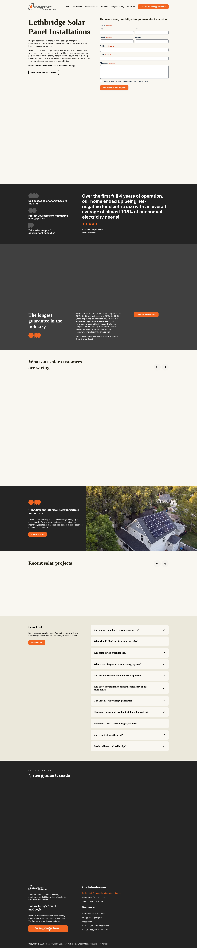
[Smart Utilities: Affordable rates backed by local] (157, 828)
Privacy (104, 944)
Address (107, 46)
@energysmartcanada (49, 775)
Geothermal (77, 7)
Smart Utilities (91, 7)
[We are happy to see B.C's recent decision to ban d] (87, 827)
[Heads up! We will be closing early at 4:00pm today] (134, 796)
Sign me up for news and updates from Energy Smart (126, 81)
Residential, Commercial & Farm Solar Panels (101, 893)
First (101, 29)
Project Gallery (117, 7)
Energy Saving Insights (92, 918)
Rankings (95, 944)
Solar (67, 7)
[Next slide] (165, 367)
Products (104, 7)
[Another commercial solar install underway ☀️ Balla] (39, 796)
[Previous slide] (157, 367)
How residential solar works (43, 72)
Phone (138, 37)
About (129, 7)
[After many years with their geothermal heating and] (110, 808)
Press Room (87, 922)
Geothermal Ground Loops (93, 897)
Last (136, 29)
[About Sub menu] (134, 7)
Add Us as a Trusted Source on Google (47, 929)
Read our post (37, 534)
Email (106, 37)
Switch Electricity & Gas (92, 901)
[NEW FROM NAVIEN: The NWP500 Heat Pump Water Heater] (63, 825)
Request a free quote (146, 315)
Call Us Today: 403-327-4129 (95, 930)
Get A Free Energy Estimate (153, 7)
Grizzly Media (83, 944)
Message (107, 63)
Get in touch (36, 642)
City (105, 54)
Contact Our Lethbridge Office (95, 926)
